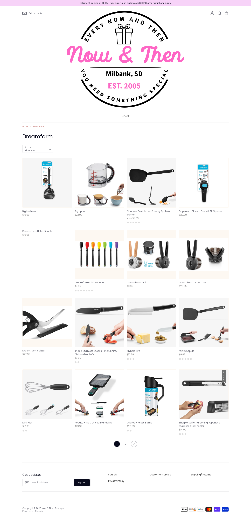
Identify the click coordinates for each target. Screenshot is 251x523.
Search (112, 474)
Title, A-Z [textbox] (30, 150)
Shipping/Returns (201, 474)
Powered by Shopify (32, 511)
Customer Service (160, 474)
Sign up (82, 482)
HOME (126, 116)
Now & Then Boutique (53, 508)
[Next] (134, 445)
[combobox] (37, 149)
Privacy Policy (116, 481)
